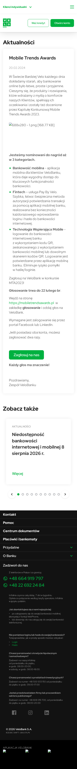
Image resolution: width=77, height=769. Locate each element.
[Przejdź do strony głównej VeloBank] (7, 23)
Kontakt (9, 514)
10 (58, 494)
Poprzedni (12, 494)
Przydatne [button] (11, 547)
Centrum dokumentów (21, 531)
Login (15, 642)
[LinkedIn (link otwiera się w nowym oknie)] (46, 712)
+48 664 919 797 (26, 578)
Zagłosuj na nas (26, 354)
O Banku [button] (9, 556)
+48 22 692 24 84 (26, 585)
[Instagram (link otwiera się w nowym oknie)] (30, 712)
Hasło (15, 645)
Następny (65, 494)
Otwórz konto (62, 23)
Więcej (17, 473)
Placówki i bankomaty (20, 539)
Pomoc (8, 523)
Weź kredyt (38, 23)
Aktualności (21, 426)
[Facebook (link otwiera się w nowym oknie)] (14, 712)
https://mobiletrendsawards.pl (31, 303)
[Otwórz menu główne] (72, 6)
